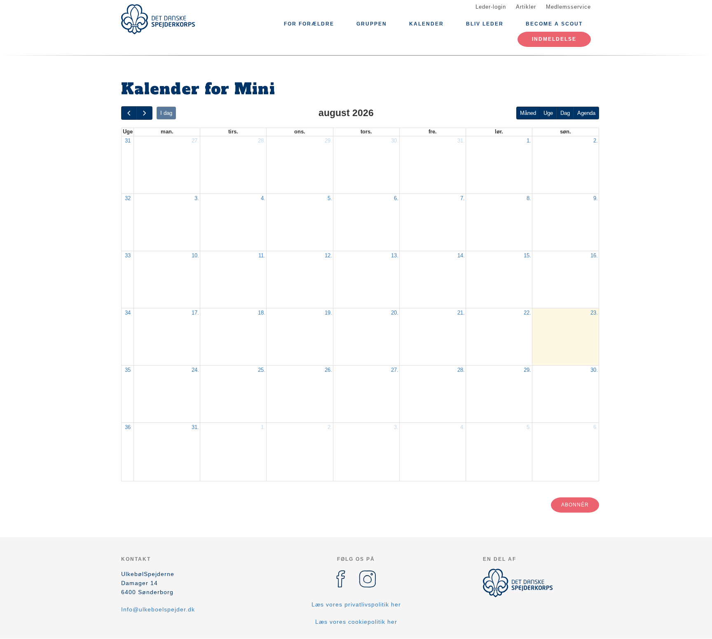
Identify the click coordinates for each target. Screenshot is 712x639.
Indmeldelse (554, 39)
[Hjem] (158, 19)
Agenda (586, 113)
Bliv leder (485, 24)
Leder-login (490, 7)
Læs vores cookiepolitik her (356, 621)
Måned (528, 113)
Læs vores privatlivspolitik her (356, 604)
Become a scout (554, 24)
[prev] (129, 113)
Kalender (426, 24)
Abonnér (575, 505)
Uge (548, 113)
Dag (565, 113)
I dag (166, 113)
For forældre (309, 24)
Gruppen (371, 24)
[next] (144, 113)
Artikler (526, 7)
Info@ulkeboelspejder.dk (158, 609)
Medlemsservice (568, 7)
